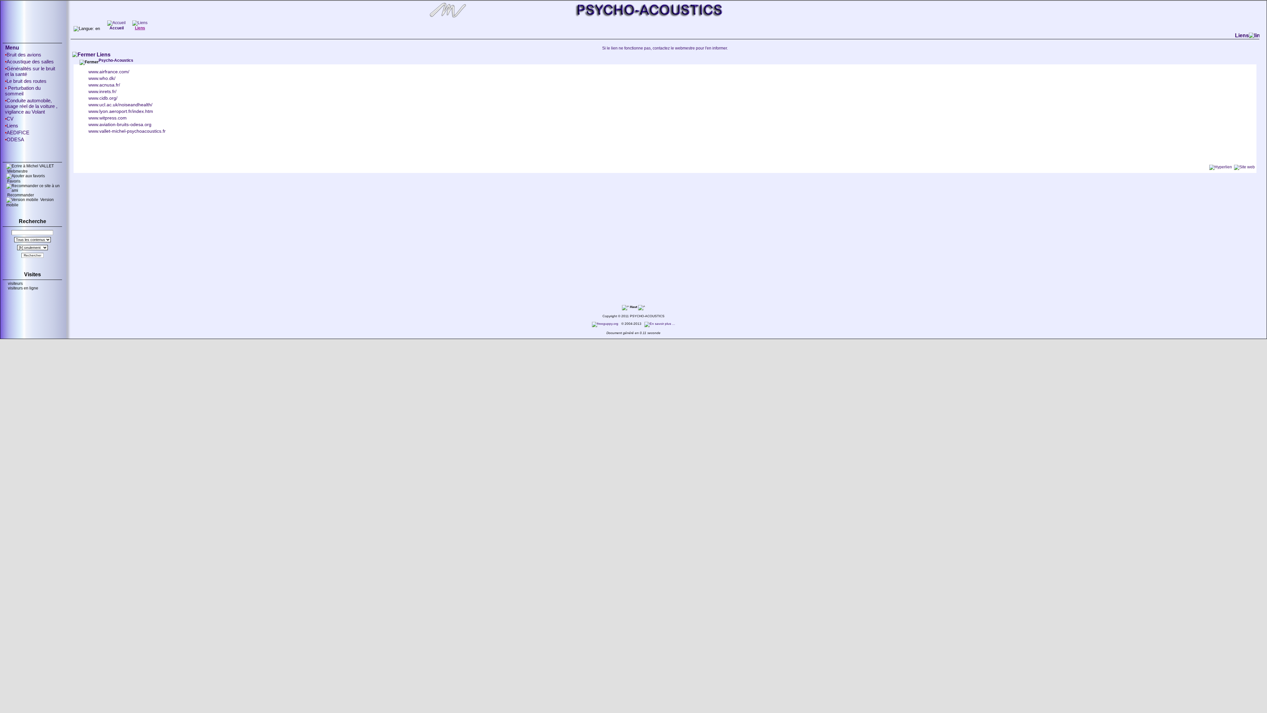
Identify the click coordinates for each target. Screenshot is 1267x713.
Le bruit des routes (27, 81)
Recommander (20, 195)
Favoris (13, 181)
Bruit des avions (24, 54)
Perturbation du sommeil (23, 90)
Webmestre (17, 171)
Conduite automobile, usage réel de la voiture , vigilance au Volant (31, 106)
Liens (12, 125)
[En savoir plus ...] (660, 323)
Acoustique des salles (30, 61)
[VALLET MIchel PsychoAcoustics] (633, 18)
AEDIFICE (18, 132)
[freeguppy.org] (605, 323)
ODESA (15, 139)
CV (10, 118)
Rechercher (32, 255)
